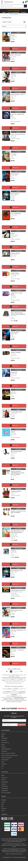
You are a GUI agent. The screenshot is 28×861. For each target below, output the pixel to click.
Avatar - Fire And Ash (16, 55)
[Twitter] (5, 819)
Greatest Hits (14, 372)
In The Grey (13, 154)
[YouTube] (11, 819)
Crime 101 (13, 74)
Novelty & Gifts (5, 759)
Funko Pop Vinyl (5, 742)
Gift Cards (3, 784)
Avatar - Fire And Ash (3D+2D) (18, 134)
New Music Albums (19, 698)
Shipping (3, 800)
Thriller (12, 233)
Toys (2, 766)
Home (2, 775)
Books (4, 12)
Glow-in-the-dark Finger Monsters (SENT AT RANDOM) (18, 313)
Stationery (3, 764)
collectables (14, 694)
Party (2, 762)
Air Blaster (13, 550)
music (3, 680)
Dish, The (13, 392)
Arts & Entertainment (13, 12)
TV (2, 768)
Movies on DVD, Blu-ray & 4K (8, 753)
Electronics (4, 740)
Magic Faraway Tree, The (17, 610)
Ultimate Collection (15, 253)
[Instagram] (8, 819)
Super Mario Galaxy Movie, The (18, 630)
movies (12, 679)
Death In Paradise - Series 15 (18, 94)
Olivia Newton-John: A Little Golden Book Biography (17, 531)
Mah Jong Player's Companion (18, 590)
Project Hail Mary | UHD (16, 570)
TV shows (20, 679)
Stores (2, 810)
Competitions (4, 790)
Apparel (3, 734)
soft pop (13, 431)
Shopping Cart (4, 782)
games (14, 696)
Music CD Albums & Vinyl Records (9, 755)
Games (3, 744)
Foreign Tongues (15, 273)
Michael (13, 35)
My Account (4, 777)
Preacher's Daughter (16, 352)
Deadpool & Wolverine (16, 491)
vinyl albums (22, 691)
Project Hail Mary (15, 193)
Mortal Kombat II (15, 174)
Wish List (3, 779)
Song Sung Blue (15, 332)
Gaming (3, 746)
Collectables (4, 738)
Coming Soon (4, 786)
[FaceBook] (2, 819)
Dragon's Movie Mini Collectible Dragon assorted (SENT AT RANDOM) (17, 473)
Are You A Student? (6, 792)
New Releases (4, 788)
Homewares (4, 751)
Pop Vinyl (21, 693)
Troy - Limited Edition (16, 213)
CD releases (7, 691)
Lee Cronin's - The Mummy (17, 650)
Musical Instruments (6, 757)
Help (2, 804)
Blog (2, 806)
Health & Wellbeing (6, 749)
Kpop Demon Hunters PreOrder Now (14, 14)
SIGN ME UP (21, 724)
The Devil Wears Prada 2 (17, 412)
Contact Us (4, 808)
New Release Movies (19, 697)
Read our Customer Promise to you (14, 853)
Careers (3, 802)
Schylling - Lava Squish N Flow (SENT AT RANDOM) (18, 511)
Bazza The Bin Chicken (16, 451)
